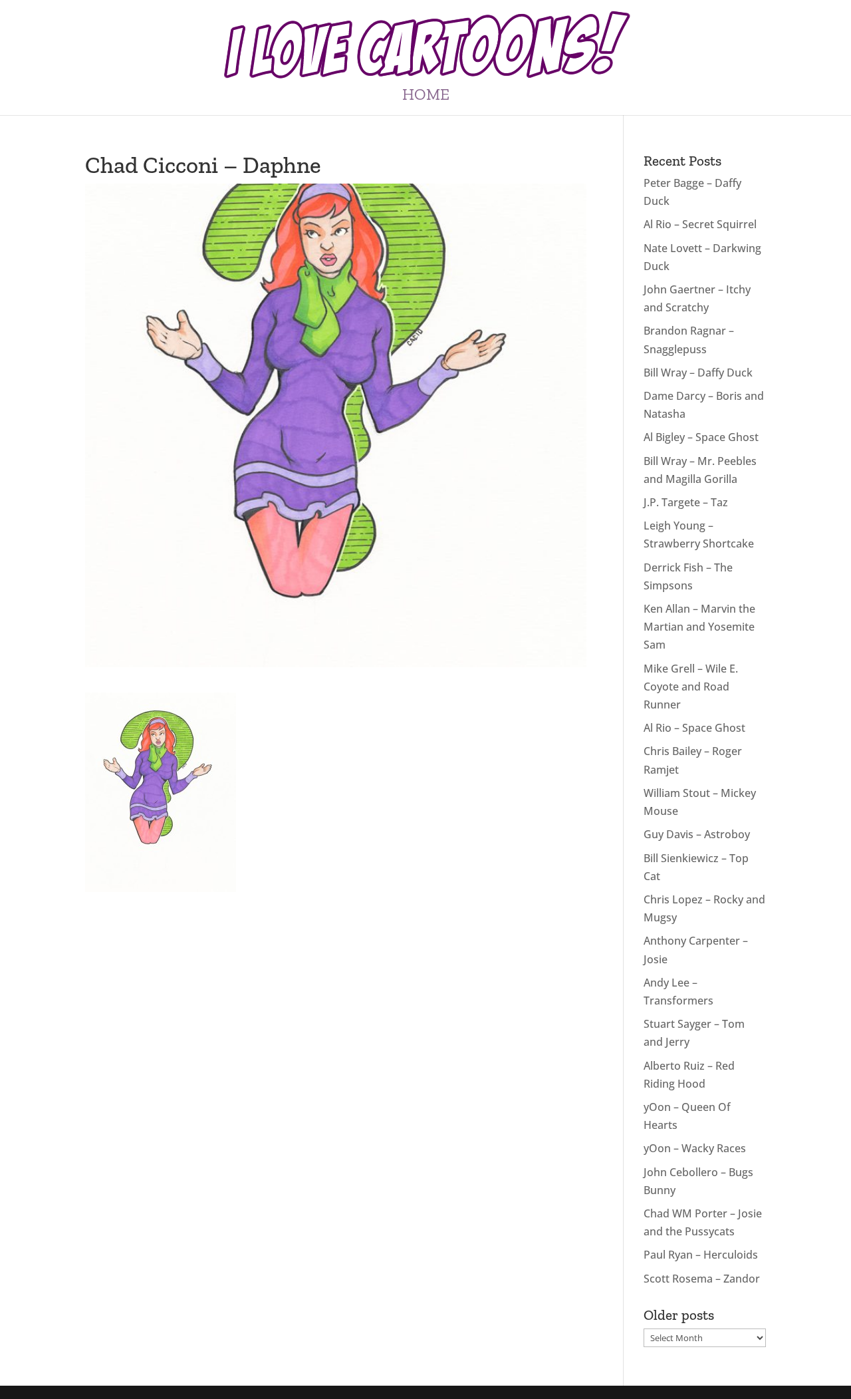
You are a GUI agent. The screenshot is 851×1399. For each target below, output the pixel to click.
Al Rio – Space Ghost (694, 727)
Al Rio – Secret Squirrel (700, 224)
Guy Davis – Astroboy (697, 834)
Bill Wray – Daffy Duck (698, 372)
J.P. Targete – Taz (686, 502)
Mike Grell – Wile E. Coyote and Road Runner (691, 686)
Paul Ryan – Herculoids (701, 1254)
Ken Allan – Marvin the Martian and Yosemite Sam (699, 626)
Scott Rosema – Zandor (702, 1278)
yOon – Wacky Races (695, 1148)
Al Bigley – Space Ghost (701, 437)
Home (425, 97)
